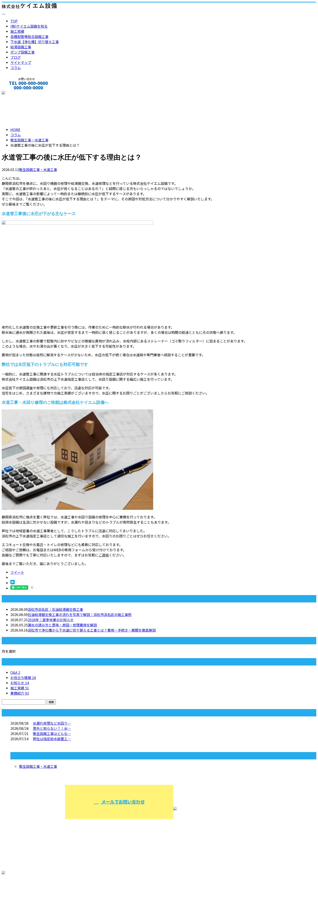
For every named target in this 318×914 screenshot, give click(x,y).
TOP (14, 21)
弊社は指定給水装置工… (52, 738)
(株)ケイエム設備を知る (29, 26)
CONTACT (17, 93)
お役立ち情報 (23, 677)
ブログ (15, 57)
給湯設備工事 (20, 46)
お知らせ (19, 682)
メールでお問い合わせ (122, 801)
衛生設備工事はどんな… (52, 733)
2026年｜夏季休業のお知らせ (51, 619)
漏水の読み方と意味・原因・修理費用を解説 (62, 624)
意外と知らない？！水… (52, 728)
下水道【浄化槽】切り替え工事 (34, 41)
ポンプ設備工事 (22, 52)
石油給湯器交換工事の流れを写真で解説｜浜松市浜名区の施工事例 (80, 614)
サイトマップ (20, 62)
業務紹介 (19, 693)
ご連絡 (103, 555)
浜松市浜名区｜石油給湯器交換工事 (55, 609)
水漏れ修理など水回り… (52, 723)
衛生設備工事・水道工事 (29, 140)
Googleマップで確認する (22, 891)
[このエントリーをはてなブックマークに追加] (12, 582)
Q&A (15, 672)
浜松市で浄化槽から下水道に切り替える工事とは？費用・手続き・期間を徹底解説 (92, 630)
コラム (15, 67)
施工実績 (17, 31)
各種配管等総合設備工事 (29, 36)
